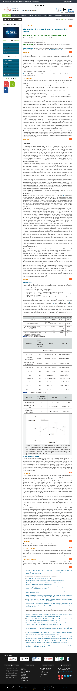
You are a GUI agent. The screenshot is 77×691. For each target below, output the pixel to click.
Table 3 (34, 314)
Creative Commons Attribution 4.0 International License (42, 687)
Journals (31, 15)
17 (43, 477)
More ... (7, 679)
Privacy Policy (47, 689)
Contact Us (67, 15)
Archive (6, 52)
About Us (24, 669)
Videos (50, 15)
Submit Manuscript (58, 15)
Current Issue (7, 49)
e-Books (44, 15)
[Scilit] (12, 658)
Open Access (38, 15)
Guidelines (24, 15)
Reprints (24, 678)
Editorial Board (7, 44)
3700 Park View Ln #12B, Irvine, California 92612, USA (29, 1)
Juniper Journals (15, 1)
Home (62, 19)
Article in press (7, 47)
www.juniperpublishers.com (65, 673)
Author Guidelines (26, 671)
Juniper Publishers (8, 1)
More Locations (25, 680)
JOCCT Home (7, 15)
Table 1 (64, 299)
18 (52, 478)
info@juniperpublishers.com (65, 671)
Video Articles (25, 677)
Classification (15, 15)
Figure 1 (70, 302)
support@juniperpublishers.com (48, 676)
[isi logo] (36, 658)
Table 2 (53, 303)
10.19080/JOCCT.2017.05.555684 (55, 49)
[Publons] (24, 658)
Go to (71, 77)
